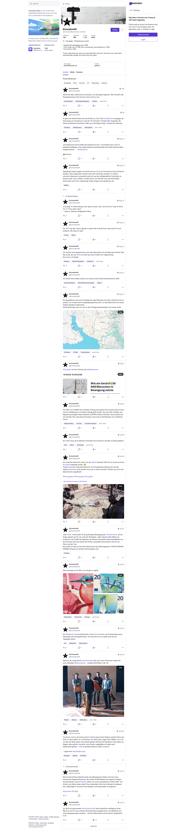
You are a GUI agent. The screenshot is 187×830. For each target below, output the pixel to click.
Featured (79, 72)
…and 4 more (102, 101)
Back (67, 4)
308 (74, 37)
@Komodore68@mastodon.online (73, 32)
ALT (121, 612)
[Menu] (122, 30)
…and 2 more (89, 445)
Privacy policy (33, 819)
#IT (88, 83)
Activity (65, 72)
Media (72, 72)
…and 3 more (99, 261)
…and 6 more (95, 352)
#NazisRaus (95, 83)
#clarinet (104, 83)
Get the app (43, 823)
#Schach (82, 83)
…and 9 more (95, 617)
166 (64, 37)
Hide (120, 312)
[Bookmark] (108, 105)
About (41, 817)
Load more (93, 826)
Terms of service (43, 819)
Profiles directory (54, 817)
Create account (143, 35)
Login (143, 40)
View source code (40, 825)
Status (46, 817)
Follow (115, 30)
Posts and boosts (69, 79)
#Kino (75, 83)
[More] (123, 105)
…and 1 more (98, 127)
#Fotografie (67, 83)
